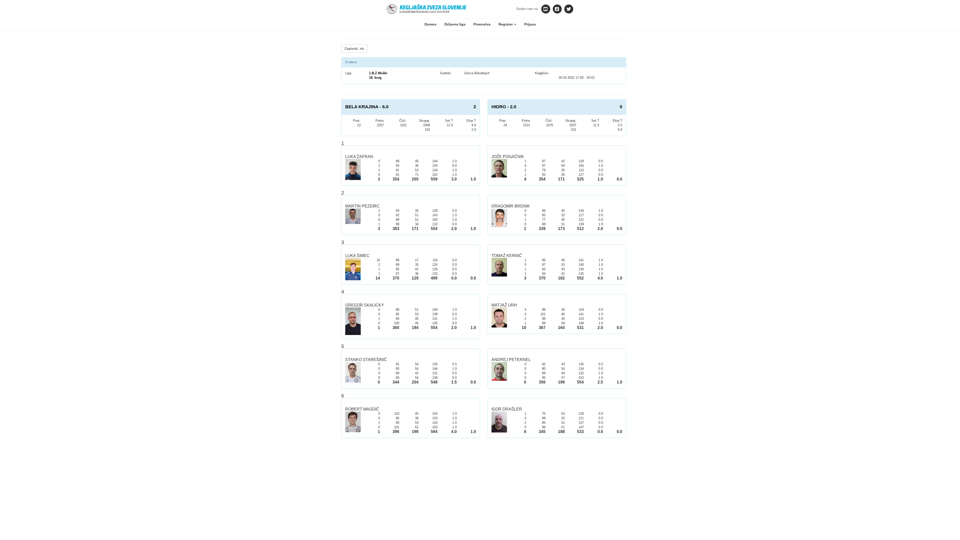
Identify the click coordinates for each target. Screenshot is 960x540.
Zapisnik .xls (354, 48)
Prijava (530, 24)
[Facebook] (557, 9)
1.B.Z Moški (378, 73)
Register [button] (506, 24)
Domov (430, 24)
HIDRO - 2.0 (504, 106)
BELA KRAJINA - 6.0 (366, 106)
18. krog (375, 78)
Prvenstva (482, 24)
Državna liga (455, 24)
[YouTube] (545, 9)
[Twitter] (568, 9)
